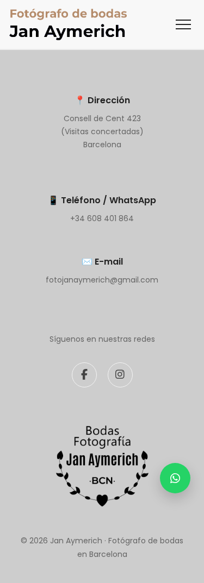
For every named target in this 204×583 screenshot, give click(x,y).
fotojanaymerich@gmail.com (102, 279)
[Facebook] (84, 374)
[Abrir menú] (183, 24)
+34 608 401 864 (102, 218)
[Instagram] (120, 374)
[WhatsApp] (175, 478)
